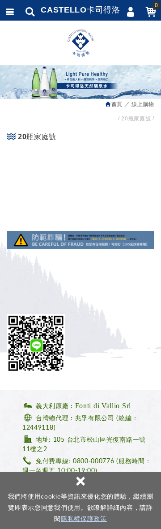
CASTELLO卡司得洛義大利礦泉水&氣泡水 (80, 43)
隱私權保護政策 (84, 518)
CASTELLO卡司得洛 (80, 9)
